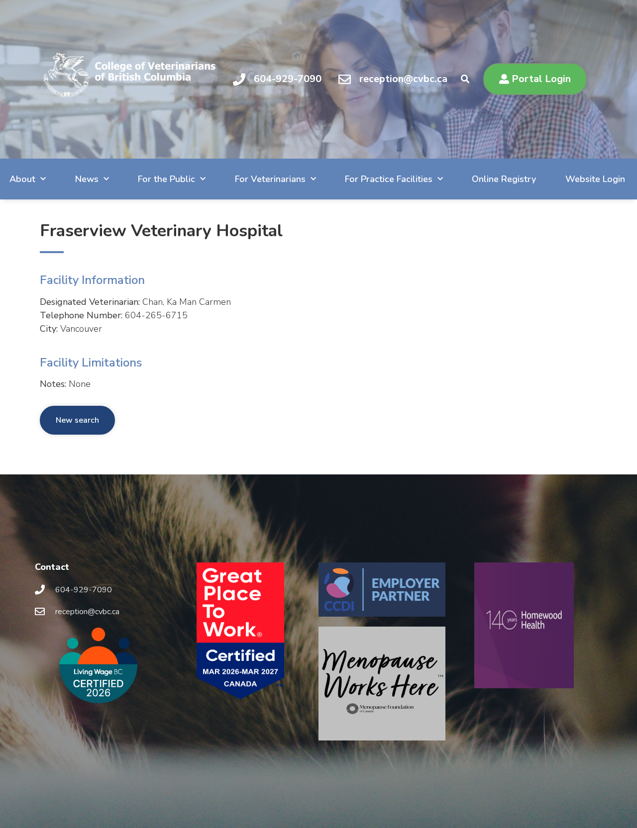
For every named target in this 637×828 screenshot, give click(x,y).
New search (77, 420)
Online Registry (504, 179)
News (87, 179)
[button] (465, 79)
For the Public (166, 179)
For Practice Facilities (388, 179)
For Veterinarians (270, 179)
